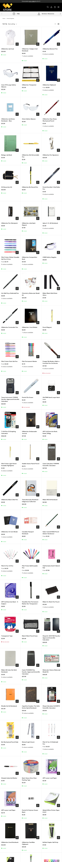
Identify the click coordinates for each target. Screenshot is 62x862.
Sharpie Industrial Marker (9, 778)
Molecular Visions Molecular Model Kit (51, 671)
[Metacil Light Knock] (31, 730)
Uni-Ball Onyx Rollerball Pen (10, 293)
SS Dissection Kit (6, 187)
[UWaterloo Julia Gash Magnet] (31, 211)
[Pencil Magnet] (52, 316)
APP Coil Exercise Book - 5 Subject (9, 603)
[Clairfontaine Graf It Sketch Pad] (52, 554)
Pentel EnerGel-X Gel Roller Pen (51, 188)
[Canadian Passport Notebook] (31, 520)
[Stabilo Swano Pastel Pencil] (31, 452)
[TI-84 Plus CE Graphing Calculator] (10, 420)
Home (4, 18)
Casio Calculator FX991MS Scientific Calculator (51, 464)
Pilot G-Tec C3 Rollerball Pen (50, 743)
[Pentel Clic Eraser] (31, 386)
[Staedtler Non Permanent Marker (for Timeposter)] (31, 590)
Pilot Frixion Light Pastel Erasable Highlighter (8, 464)
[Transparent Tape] (10, 624)
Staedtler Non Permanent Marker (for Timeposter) (30, 603)
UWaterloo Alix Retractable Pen (30, 156)
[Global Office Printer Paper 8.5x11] (52, 799)
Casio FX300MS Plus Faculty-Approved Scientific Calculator (31, 672)
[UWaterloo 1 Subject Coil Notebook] (31, 37)
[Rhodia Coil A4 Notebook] (10, 694)
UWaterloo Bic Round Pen (30, 187)
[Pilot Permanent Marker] (31, 350)
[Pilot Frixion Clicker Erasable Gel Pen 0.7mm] (10, 246)
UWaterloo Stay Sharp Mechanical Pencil (50, 120)
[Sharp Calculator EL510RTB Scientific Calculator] (52, 694)
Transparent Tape (7, 636)
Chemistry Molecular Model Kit (31, 294)
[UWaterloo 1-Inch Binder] (31, 316)
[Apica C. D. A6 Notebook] (52, 211)
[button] (55, 7)
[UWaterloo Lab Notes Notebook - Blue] (10, 107)
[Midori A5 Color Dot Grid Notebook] (10, 658)
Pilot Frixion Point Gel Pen (9, 361)
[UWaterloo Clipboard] (52, 73)
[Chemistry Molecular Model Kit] (31, 282)
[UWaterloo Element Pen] (52, 37)
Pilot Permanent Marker (29, 361)
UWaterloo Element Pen (50, 49)
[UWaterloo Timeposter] (31, 73)
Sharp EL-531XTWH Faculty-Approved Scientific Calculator (51, 638)
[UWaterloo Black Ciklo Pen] (10, 488)
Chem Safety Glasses (29, 119)
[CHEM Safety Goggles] (52, 246)
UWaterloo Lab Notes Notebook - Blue (8, 120)
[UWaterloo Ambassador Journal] (31, 420)
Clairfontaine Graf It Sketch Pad (51, 567)
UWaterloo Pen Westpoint (9, 223)
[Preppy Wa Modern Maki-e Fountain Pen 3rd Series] (52, 350)
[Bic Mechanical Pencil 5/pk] (10, 730)
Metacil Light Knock (28, 742)
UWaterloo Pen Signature (51, 155)
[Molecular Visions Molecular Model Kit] (52, 658)
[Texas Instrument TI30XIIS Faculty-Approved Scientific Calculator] (10, 386)
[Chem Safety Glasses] (31, 107)
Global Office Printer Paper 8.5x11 (51, 811)
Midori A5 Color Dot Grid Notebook (9, 671)
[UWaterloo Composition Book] (31, 246)
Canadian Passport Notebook (28, 533)
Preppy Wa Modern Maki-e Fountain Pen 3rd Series (51, 362)
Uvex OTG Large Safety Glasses (8, 86)
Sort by (5, 24)
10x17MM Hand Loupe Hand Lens (51, 398)
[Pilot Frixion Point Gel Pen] (10, 350)
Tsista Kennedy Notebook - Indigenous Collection (30, 500)
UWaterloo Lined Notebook (9, 842)
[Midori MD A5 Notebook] (52, 488)
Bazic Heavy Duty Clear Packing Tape (29, 779)
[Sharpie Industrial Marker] (10, 766)
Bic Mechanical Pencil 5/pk (9, 742)
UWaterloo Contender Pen (9, 327)
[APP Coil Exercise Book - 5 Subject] (10, 590)
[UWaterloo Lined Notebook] (10, 831)
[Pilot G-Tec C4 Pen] (10, 554)
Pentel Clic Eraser (27, 397)
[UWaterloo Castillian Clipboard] (31, 831)
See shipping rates (34, 1)
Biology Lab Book (6, 155)
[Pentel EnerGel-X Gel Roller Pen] (52, 175)
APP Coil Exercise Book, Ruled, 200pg (50, 432)
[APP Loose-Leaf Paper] (52, 766)
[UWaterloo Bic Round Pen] (31, 175)
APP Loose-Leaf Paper (50, 778)
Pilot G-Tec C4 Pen (7, 566)
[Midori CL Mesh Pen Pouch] (52, 590)
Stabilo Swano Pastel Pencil (30, 463)
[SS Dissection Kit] (10, 175)
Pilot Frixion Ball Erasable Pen (30, 567)
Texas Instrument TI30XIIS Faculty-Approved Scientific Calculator (10, 399)
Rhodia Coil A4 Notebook (9, 706)
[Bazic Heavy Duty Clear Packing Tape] (31, 766)
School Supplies (10, 18)
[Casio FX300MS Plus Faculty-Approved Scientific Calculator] (31, 658)
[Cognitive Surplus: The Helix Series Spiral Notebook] (31, 694)
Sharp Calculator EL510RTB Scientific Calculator (51, 707)
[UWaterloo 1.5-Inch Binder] (10, 520)
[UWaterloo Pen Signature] (52, 143)
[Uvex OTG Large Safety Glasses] (10, 73)
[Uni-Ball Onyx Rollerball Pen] (10, 282)
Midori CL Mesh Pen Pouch (51, 602)
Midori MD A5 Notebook (50, 499)
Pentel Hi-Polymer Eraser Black (30, 811)
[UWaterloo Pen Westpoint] (10, 211)
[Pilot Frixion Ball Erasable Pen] (31, 554)
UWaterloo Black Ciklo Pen (9, 499)
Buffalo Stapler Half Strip (50, 842)
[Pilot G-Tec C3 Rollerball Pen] (52, 730)
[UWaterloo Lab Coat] (10, 37)
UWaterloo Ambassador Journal (29, 432)
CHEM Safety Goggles (49, 257)
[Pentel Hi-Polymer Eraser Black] (31, 799)
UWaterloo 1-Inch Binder (29, 327)
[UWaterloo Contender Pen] (10, 316)
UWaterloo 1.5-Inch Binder (9, 532)
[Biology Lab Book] (10, 143)
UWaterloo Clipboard (49, 85)
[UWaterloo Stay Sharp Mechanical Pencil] (52, 107)
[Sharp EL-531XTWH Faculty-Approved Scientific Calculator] (52, 624)
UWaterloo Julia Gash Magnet (28, 224)
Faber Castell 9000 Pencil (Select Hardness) (51, 533)
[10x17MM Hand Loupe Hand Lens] (52, 386)
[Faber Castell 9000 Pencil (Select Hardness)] (52, 520)
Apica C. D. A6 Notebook (50, 223)
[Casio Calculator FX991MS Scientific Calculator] (52, 452)
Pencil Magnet (47, 327)
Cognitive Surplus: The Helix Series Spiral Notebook (31, 707)
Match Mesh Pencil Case (30, 636)
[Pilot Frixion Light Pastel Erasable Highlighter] (10, 452)
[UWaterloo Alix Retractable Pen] (31, 143)
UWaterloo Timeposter (29, 85)
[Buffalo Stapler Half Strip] (52, 831)
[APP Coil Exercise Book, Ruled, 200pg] (52, 420)
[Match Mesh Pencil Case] (31, 624)
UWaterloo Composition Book (29, 258)
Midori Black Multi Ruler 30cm (50, 294)
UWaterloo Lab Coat (7, 49)
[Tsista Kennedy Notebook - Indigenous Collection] (31, 488)
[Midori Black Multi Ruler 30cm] (52, 282)
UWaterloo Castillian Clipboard (28, 843)
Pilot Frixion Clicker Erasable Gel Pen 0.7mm (10, 258)
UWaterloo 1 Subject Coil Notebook (29, 50)
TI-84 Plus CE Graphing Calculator (8, 432)
